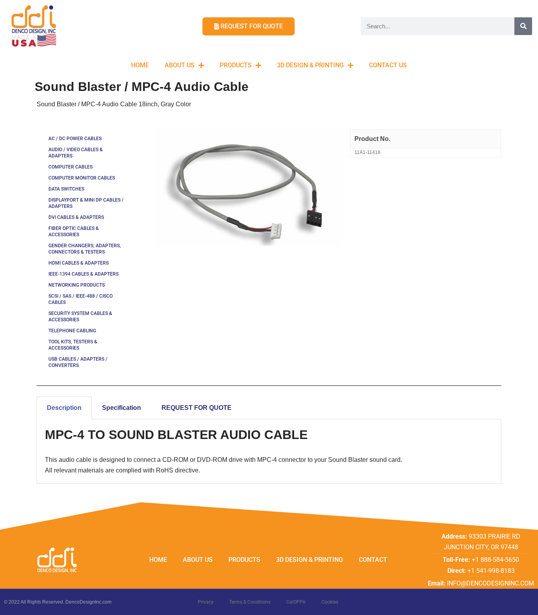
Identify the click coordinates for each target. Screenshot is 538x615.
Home (140, 65)
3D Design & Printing (310, 65)
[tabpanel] (269, 451)
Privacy (205, 602)
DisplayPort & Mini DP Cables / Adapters (86, 203)
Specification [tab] (121, 407)
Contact (373, 559)
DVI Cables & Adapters (76, 217)
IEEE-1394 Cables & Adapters (83, 274)
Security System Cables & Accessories (80, 316)
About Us (180, 65)
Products (236, 65)
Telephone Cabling (72, 330)
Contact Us (388, 65)
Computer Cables (70, 167)
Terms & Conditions (250, 602)
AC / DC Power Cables (75, 138)
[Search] (523, 26)
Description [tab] (64, 407)
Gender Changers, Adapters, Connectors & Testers (84, 249)
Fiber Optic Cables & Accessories (73, 231)
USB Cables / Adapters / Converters (78, 362)
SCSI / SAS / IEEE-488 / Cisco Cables (80, 299)
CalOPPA (296, 602)
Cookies (329, 602)
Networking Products (76, 285)
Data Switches (66, 189)
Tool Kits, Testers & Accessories (72, 345)
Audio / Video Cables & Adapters (75, 153)
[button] (521, 11)
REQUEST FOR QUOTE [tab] (196, 407)
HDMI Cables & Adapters (78, 263)
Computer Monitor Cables (81, 178)
